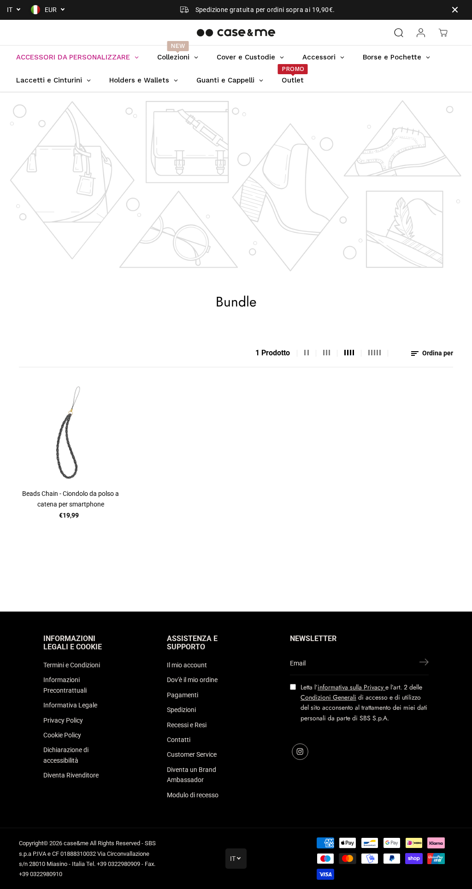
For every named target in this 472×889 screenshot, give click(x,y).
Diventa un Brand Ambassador (191, 774)
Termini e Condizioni (71, 665)
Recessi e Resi (186, 725)
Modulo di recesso (192, 795)
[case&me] (236, 32)
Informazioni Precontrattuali (65, 685)
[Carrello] (443, 33)
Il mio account (187, 665)
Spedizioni (181, 709)
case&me (76, 843)
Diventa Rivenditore (71, 775)
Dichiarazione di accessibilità (65, 755)
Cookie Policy (62, 735)
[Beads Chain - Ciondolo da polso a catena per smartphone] (71, 432)
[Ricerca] (399, 33)
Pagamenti (182, 695)
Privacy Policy (63, 720)
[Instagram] (300, 752)
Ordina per (437, 353)
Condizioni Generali (328, 697)
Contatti (178, 739)
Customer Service (192, 754)
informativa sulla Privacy (351, 687)
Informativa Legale (70, 705)
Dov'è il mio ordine (192, 679)
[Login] (421, 33)
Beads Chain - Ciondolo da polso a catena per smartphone (70, 498)
